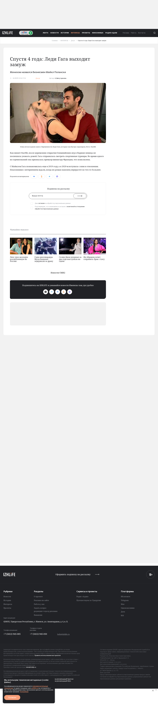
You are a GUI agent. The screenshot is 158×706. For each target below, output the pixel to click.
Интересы (7, 604)
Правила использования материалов (47, 655)
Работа (133, 33)
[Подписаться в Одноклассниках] (63, 291)
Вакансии (38, 615)
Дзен (123, 611)
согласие (41, 203)
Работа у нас (39, 604)
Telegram (125, 600)
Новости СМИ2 (58, 272)
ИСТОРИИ (65, 33)
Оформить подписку (72, 574)
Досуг (38, 78)
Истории (7, 600)
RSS (122, 615)
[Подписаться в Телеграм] (51, 291)
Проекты (7, 608)
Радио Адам (111, 33)
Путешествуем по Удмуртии (88, 600)
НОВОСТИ (54, 33)
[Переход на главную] (7, 33)
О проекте (38, 596)
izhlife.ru (35, 688)
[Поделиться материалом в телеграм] (49, 176)
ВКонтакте (125, 596)
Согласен (12, 697)
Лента (45, 33)
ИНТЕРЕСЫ (75, 33)
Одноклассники (127, 608)
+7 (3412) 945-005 (12, 634)
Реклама (126, 33)
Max (122, 604)
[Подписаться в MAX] (69, 291)
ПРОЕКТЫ (86, 33)
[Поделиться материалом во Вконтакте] (34, 176)
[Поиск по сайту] (154, 33)
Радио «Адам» (82, 596)
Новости (7, 596)
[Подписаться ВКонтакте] (57, 291)
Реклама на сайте (41, 600)
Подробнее (24, 692)
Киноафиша (97, 33)
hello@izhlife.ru (63, 634)
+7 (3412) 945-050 (38, 634)
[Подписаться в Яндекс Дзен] (45, 291)
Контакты (141, 33)
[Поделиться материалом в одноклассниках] (41, 176)
